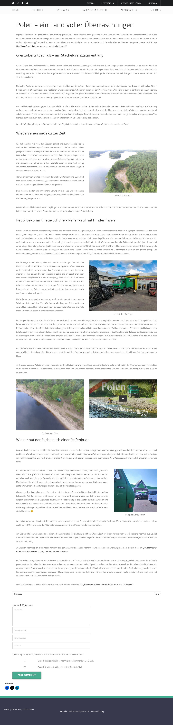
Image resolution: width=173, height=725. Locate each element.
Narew (77, 365)
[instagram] (18, 3)
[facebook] (23, 3)
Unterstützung (97, 711)
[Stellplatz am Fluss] (50, 380)
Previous (18, 594)
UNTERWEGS (28, 709)
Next (157, 594)
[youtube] (13, 3)
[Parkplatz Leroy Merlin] (135, 469)
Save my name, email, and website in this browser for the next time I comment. (49, 654)
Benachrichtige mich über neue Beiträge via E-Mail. (60, 667)
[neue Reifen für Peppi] (123, 261)
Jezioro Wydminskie (28, 166)
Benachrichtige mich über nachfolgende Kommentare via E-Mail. (66, 660)
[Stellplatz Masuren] (123, 142)
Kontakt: (63, 711)
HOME (6, 709)
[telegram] (27, 3)
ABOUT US (16, 709)
